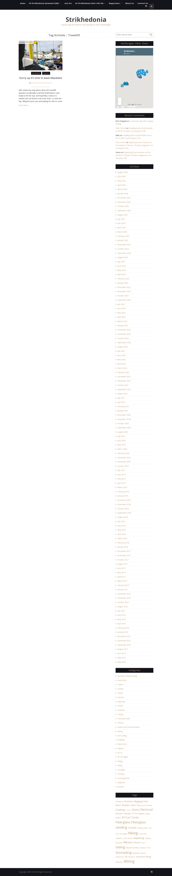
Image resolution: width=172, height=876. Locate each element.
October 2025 (123, 206)
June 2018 (121, 525)
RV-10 (119, 752)
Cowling (120, 809)
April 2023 (121, 317)
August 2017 (122, 564)
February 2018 (123, 543)
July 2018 (121, 521)
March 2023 (122, 321)
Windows (131, 857)
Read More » (24, 105)
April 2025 (121, 227)
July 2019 (121, 470)
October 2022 (123, 338)
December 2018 (124, 500)
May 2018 (121, 530)
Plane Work (122, 744)
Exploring (121, 701)
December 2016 (124, 594)
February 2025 (123, 236)
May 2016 (121, 619)
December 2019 (124, 457)
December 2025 (124, 198)
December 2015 (124, 636)
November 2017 (124, 555)
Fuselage (123, 834)
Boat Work (36, 73)
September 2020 (124, 427)
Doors (136, 809)
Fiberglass (123, 822)
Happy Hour (114, 3)
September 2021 (124, 389)
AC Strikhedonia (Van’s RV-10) (89, 3)
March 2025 (122, 232)
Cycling (120, 689)
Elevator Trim (130, 813)
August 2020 (122, 432)
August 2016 (122, 606)
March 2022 (122, 368)
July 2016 (121, 611)
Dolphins (128, 810)
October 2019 (123, 466)
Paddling (120, 740)
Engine (141, 813)
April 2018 (121, 534)
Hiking (119, 731)
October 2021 (123, 385)
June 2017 (121, 568)
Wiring (129, 861)
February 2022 (123, 372)
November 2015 (124, 640)
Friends (120, 723)
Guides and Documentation (128, 727)
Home (22, 3)
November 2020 (124, 419)
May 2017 (121, 572)
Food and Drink (123, 718)
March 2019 (122, 487)
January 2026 (122, 193)
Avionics (128, 801)
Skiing (119, 765)
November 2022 (124, 334)
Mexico (128, 842)
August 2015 (122, 649)
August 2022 (122, 347)
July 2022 (121, 351)
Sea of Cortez (132, 847)
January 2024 (122, 283)
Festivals (121, 710)
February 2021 (123, 406)
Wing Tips (119, 862)
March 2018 (122, 538)
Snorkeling (124, 852)
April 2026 (121, 185)
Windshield (140, 857)
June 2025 (121, 223)
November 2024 (124, 244)
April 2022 (121, 364)
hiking (133, 832)
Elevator (119, 813)
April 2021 (121, 402)
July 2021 (121, 398)
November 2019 (124, 462)
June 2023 (121, 308)
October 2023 (123, 295)
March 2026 (122, 189)
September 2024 (124, 253)
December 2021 (124, 376)
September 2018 (124, 513)
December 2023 (124, 287)
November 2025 (124, 202)
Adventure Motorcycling (127, 676)
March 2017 (122, 581)
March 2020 (122, 449)
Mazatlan (119, 843)
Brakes (126, 805)
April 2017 (121, 577)
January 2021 (122, 410)
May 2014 (121, 657)
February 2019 (123, 491)
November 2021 (124, 381)
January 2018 (122, 547)
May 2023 (121, 313)
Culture (120, 684)
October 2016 (123, 602)
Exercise (120, 697)
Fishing (120, 714)
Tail (125, 856)
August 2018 (122, 517)
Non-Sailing (122, 735)
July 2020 (121, 436)
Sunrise (135, 853)
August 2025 (122, 215)
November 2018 (124, 504)
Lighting (148, 838)
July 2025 (121, 219)
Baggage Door (141, 801)
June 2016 (121, 615)
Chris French (36, 83)
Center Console (146, 805)
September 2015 (124, 645)
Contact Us (143, 3)
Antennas (119, 801)
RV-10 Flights (122, 757)
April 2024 (121, 274)
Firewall (132, 827)
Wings (148, 856)
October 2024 (123, 249)
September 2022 (124, 342)
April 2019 (121, 483)
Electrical (146, 809)
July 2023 (121, 304)
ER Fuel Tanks (130, 817)
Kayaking (138, 838)
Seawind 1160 (144, 848)
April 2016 (121, 623)
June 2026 (121, 176)
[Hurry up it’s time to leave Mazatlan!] (40, 55)
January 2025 (122, 240)
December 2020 (124, 415)
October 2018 (123, 508)
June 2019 (121, 474)
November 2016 (124, 598)
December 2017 (124, 551)
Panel (136, 842)
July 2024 (121, 261)
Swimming (119, 857)
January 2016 (122, 632)
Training (120, 774)
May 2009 (121, 662)
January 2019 (122, 496)
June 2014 (121, 653)
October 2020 (123, 423)
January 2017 (122, 589)
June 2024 (121, 266)
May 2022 (121, 359)
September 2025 (124, 210)
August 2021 (122, 393)
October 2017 (123, 560)
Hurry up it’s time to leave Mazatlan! (40, 78)
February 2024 (123, 278)
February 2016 (123, 628)
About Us (129, 3)
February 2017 (123, 585)
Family (120, 706)
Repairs (46, 73)
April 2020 (121, 444)
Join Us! (68, 3)
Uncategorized (123, 778)
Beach (118, 805)
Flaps (146, 828)
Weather (120, 787)
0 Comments (47, 83)
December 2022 (124, 330)
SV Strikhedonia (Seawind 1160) (44, 3)
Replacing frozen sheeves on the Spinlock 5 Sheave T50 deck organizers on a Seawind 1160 (134, 145)
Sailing (120, 761)
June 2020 (121, 440)
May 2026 (121, 181)
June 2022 (121, 355)
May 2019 (121, 479)
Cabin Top (135, 805)
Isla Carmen (128, 838)
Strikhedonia (86, 19)
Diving (120, 693)
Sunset (143, 853)
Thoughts (121, 770)
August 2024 (122, 257)
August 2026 (122, 172)
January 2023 (122, 325)
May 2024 (121, 270)
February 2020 (123, 453)
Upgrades (121, 782)
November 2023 (124, 291)
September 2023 (124, 300)
